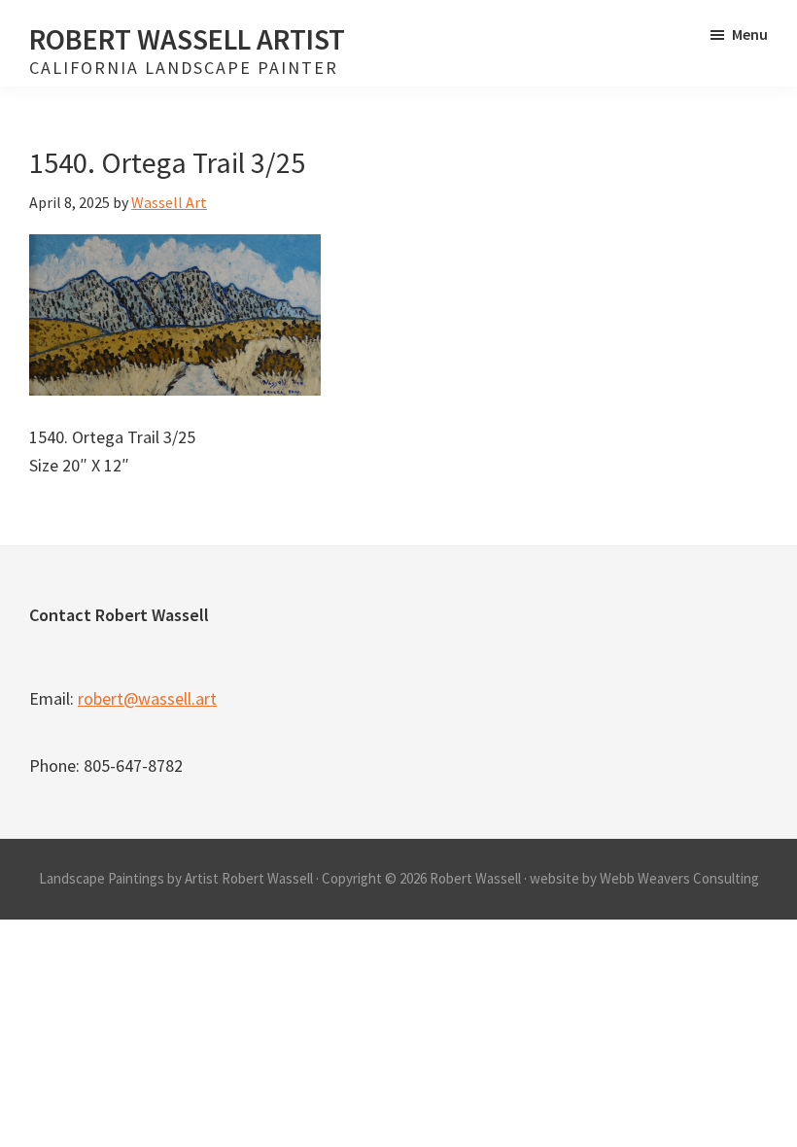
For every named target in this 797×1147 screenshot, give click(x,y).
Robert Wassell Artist (187, 38)
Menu (750, 34)
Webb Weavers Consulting (679, 878)
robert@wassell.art (147, 698)
